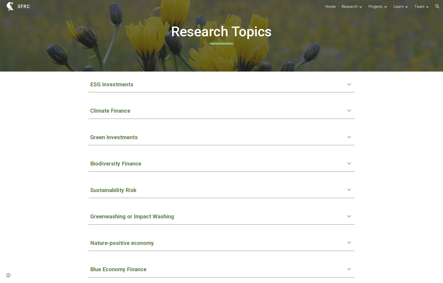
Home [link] (330, 6)
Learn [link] (398, 6)
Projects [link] (375, 6)
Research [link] (350, 6)
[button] (437, 6)
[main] (221, 36)
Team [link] (419, 6)
